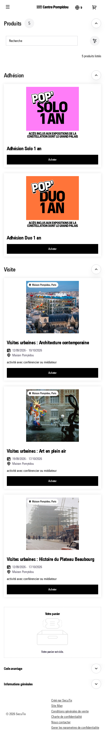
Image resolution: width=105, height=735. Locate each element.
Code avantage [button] (13, 668)
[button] (7, 6)
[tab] (52, 23)
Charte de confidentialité (66, 717)
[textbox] (41, 40)
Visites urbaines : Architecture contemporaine (48, 342)
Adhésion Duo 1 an (24, 237)
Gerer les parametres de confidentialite (75, 727)
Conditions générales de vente (70, 711)
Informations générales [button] (18, 684)
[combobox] (39, 40)
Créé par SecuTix (61, 700)
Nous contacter (61, 722)
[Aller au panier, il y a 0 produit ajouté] (94, 7)
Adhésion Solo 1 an (24, 148)
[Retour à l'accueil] (52, 7)
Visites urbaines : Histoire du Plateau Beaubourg (50, 559)
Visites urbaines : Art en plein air (36, 451)
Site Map (57, 706)
